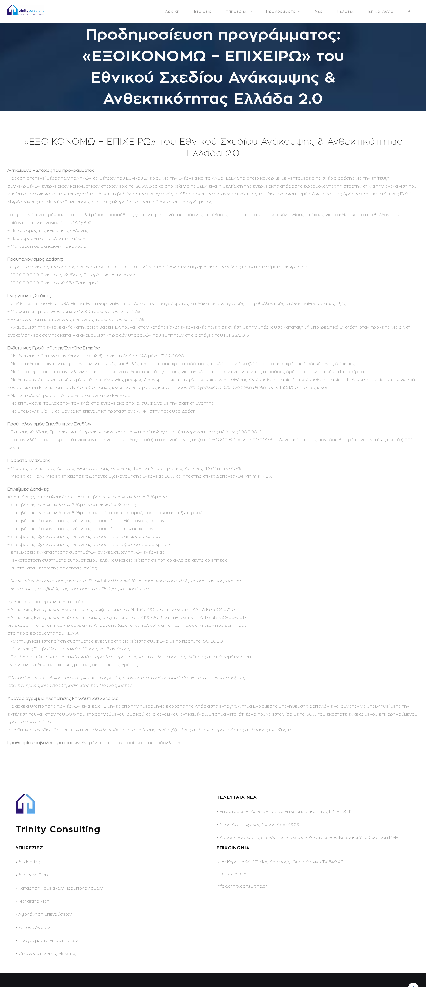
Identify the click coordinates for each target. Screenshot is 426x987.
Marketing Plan (33, 901)
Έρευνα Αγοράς (35, 927)
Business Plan (33, 875)
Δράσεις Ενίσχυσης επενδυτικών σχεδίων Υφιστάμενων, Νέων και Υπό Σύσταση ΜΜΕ (309, 837)
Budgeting (29, 862)
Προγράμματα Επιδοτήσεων (48, 940)
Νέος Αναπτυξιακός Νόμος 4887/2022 (260, 824)
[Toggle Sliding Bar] (410, 11)
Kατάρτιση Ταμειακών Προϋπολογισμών (60, 888)
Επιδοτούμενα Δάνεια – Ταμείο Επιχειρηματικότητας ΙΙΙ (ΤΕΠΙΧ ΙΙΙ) (286, 811)
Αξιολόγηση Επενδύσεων (45, 914)
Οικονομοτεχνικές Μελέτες (47, 953)
